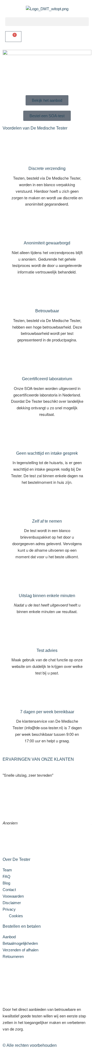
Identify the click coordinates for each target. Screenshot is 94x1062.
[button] (47, 21)
